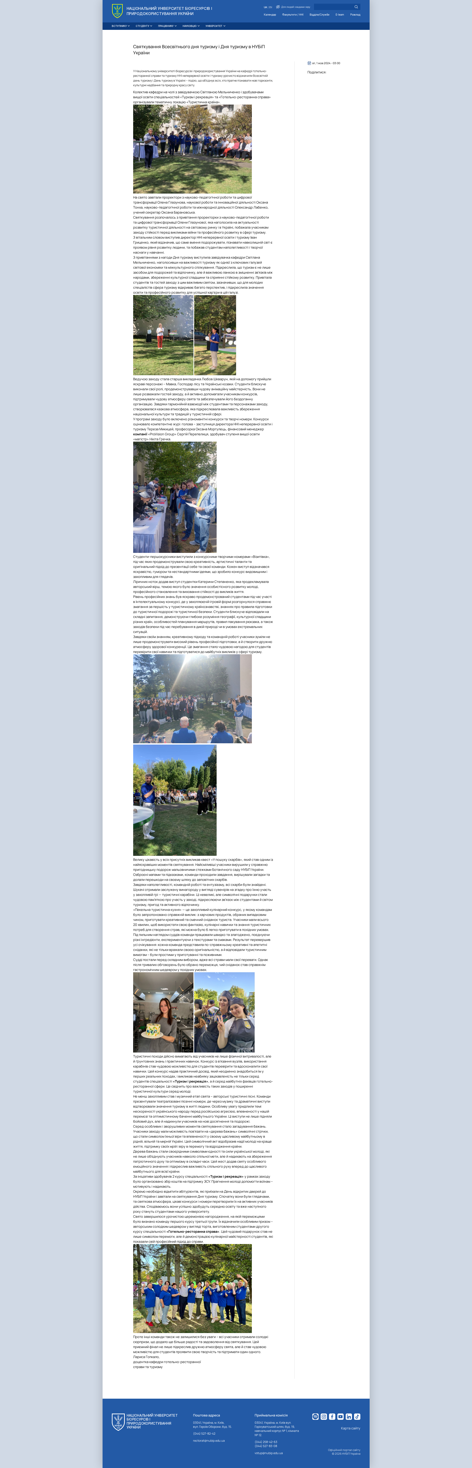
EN (270, 7)
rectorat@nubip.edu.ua (209, 1441)
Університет (214, 25)
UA (265, 7)
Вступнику (119, 25)
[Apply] (356, 7)
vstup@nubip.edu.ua (269, 1453)
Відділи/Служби (319, 14)
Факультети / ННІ (292, 14)
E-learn (340, 14)
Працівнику (166, 25)
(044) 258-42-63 (266, 1442)
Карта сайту (350, 1428)
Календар (270, 14)
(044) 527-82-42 (204, 1433)
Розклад (355, 14)
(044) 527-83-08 (266, 1446)
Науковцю (190, 25)
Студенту (142, 25)
